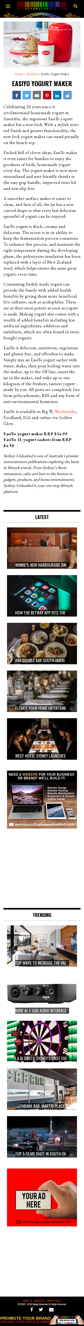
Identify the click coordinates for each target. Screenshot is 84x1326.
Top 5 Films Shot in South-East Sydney (49, 1154)
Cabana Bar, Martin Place (42, 1106)
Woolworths (65, 411)
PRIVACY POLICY (54, 1300)
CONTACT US (39, 1300)
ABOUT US (27, 1300)
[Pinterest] (47, 95)
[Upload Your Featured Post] (42, 1323)
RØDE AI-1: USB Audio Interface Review (47, 1011)
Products (32, 74)
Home (19, 74)
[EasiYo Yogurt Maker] (16, 95)
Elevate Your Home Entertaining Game (47, 708)
